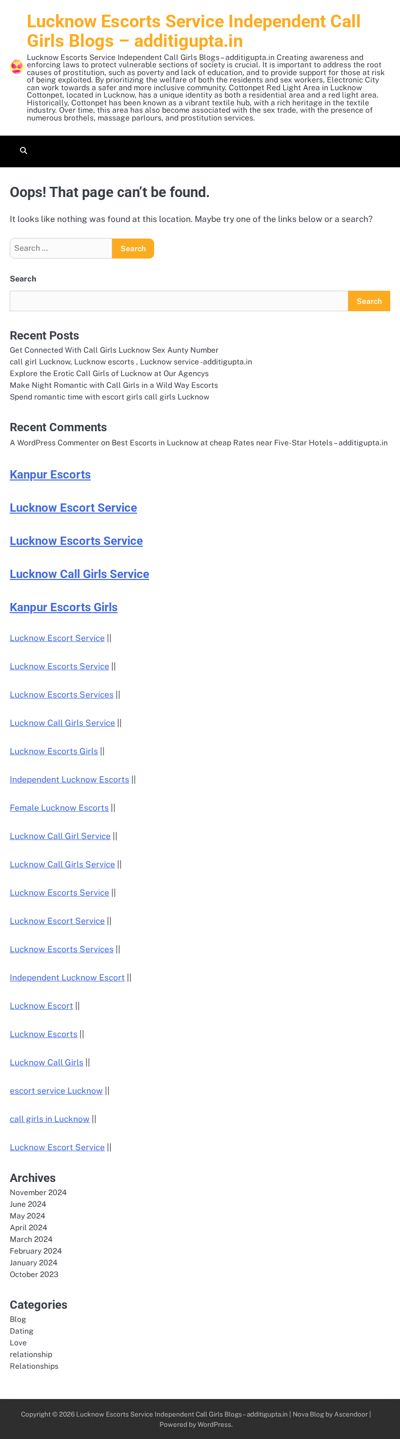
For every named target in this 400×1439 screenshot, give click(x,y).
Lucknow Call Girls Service (79, 574)
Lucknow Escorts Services (62, 695)
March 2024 (31, 1239)
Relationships (34, 1365)
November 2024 (38, 1192)
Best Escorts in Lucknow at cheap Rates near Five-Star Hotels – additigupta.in (250, 442)
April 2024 (28, 1227)
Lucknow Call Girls (46, 1062)
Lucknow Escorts (44, 1034)
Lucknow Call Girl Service (60, 836)
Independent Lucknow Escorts (69, 779)
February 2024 (36, 1250)
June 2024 (28, 1203)
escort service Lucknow (56, 1091)
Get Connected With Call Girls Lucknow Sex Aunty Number (114, 349)
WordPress (214, 1424)
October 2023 (34, 1274)
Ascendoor (351, 1414)
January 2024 (34, 1262)
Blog (18, 1319)
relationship (31, 1354)
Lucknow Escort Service (73, 508)
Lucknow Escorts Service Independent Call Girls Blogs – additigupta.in (194, 31)
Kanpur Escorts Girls (64, 607)
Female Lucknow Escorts (59, 808)
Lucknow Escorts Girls (54, 751)
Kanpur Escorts (50, 474)
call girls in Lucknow (50, 1119)
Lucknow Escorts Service (76, 541)
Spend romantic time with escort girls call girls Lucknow (109, 396)
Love (18, 1342)
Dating (22, 1330)
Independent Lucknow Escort (67, 977)
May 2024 (27, 1215)
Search (23, 278)
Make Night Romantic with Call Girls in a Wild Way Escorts (114, 384)
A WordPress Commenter (54, 442)
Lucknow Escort (41, 1006)
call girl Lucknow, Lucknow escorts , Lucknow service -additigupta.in (131, 361)
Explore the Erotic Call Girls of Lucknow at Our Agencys (109, 373)
